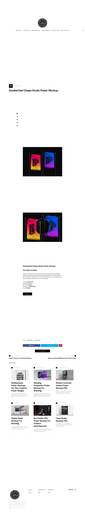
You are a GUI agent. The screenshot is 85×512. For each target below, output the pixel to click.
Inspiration (30, 489)
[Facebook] (69, 489)
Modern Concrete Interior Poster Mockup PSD (63, 385)
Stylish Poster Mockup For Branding (17, 421)
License (30, 492)
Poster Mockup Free (41, 489)
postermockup (37, 340)
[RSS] (75, 489)
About (39, 492)
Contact (49, 492)
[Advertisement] (42, 8)
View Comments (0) (42, 350)
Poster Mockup (30, 340)
